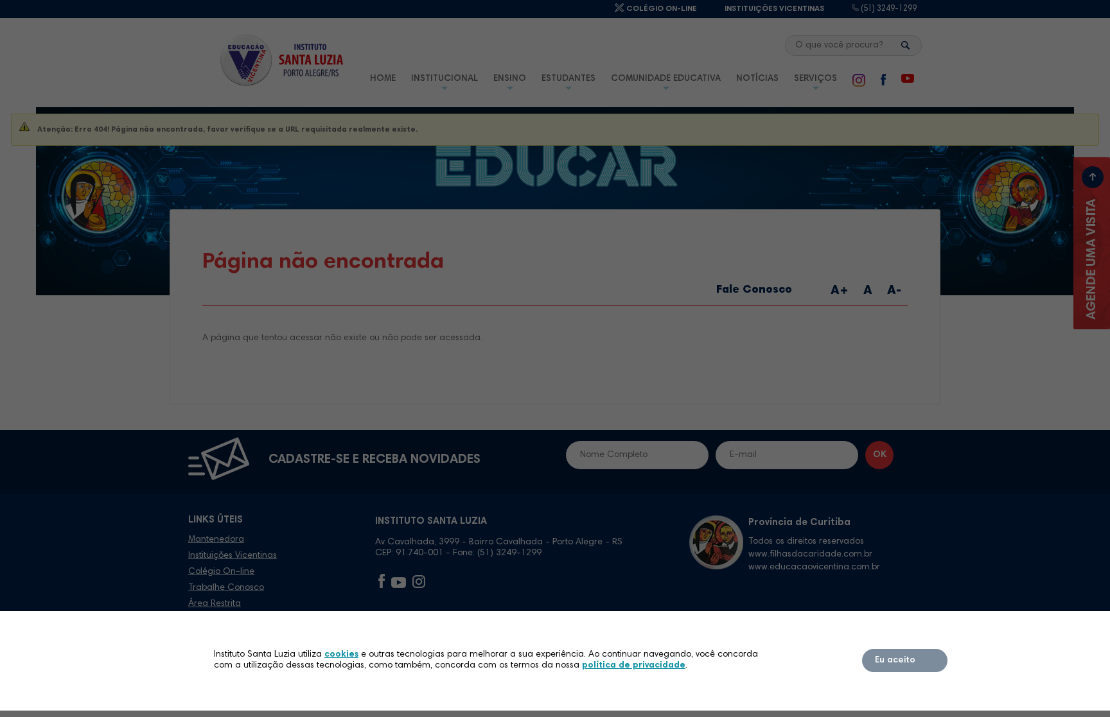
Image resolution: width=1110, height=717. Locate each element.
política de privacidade (633, 665)
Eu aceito (895, 660)
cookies (341, 654)
